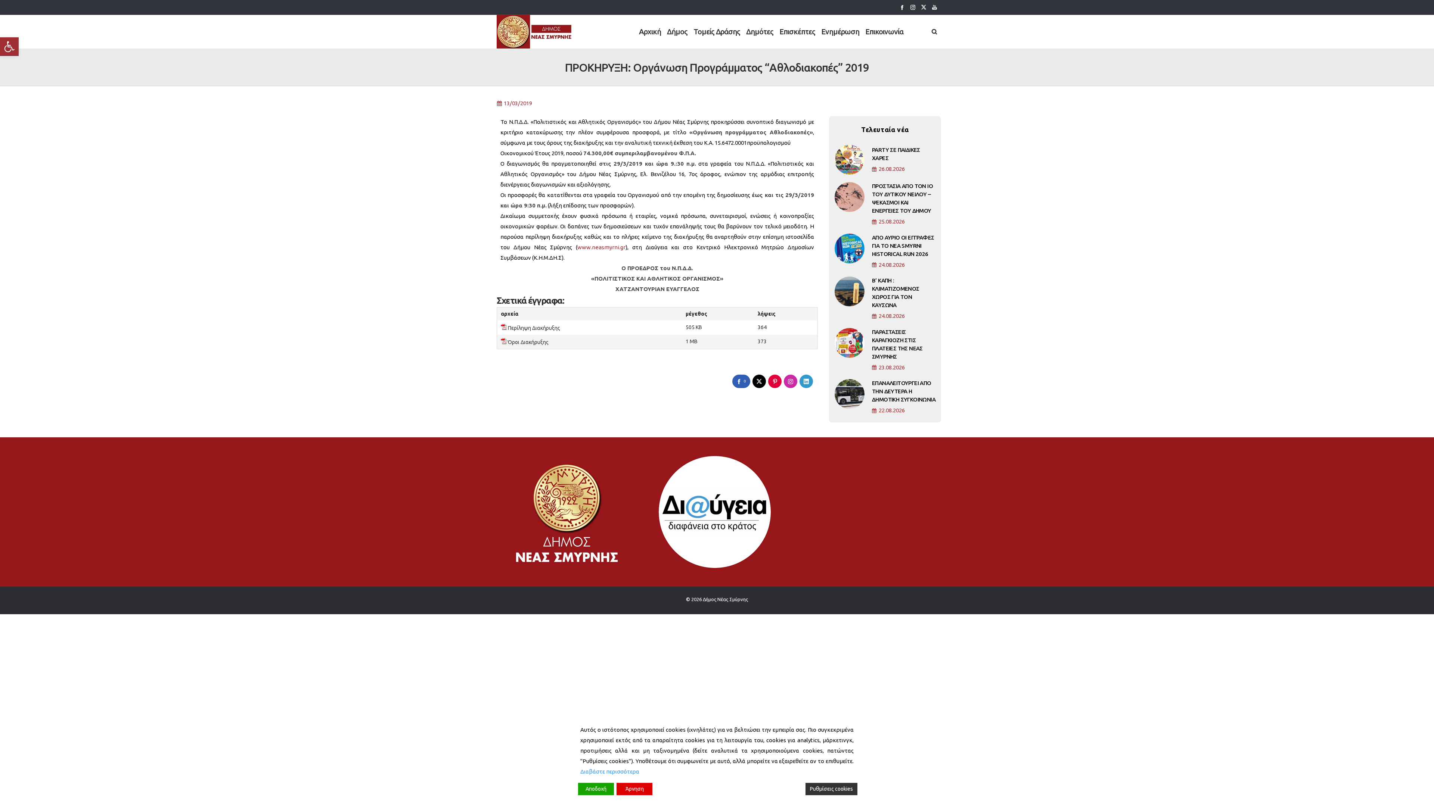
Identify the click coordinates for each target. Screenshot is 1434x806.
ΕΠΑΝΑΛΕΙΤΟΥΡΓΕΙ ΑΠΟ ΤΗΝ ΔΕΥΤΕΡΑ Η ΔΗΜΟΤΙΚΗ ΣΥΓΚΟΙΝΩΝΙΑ (903, 391)
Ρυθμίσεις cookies (831, 789)
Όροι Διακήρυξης (528, 342)
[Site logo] (534, 32)
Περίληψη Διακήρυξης (534, 328)
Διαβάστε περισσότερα (609, 771)
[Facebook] (902, 7)
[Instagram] (912, 7)
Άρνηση (635, 789)
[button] (9, 46)
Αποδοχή (596, 789)
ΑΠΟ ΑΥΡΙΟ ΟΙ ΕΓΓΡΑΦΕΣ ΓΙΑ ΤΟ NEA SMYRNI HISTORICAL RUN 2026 (903, 245)
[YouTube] (934, 7)
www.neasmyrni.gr (601, 247)
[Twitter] (923, 7)
